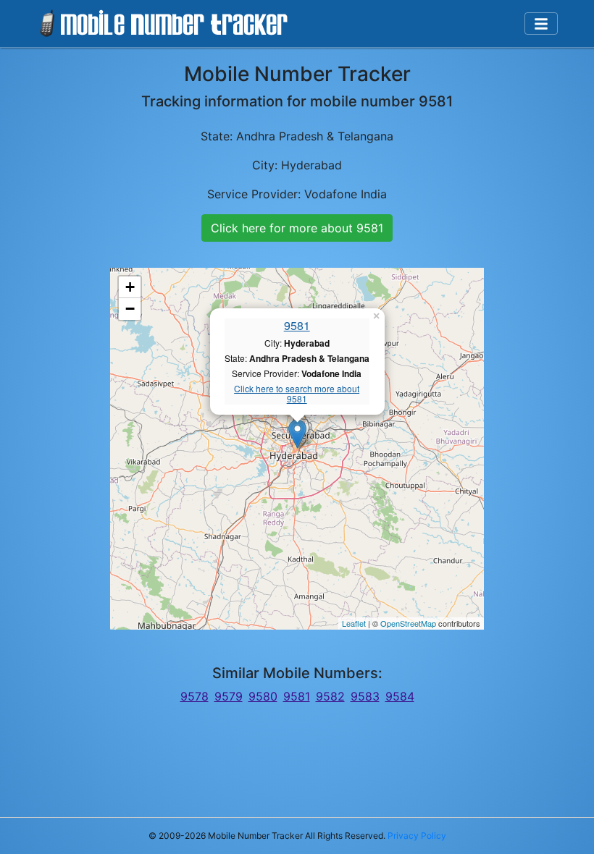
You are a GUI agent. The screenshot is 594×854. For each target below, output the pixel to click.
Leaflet (354, 623)
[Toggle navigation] (541, 23)
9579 (228, 696)
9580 (262, 696)
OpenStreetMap (408, 623)
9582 (330, 696)
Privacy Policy (417, 835)
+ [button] (130, 287)
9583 (365, 696)
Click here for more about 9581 (297, 228)
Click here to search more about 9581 (296, 394)
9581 (297, 325)
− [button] (130, 309)
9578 (194, 696)
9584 (399, 696)
